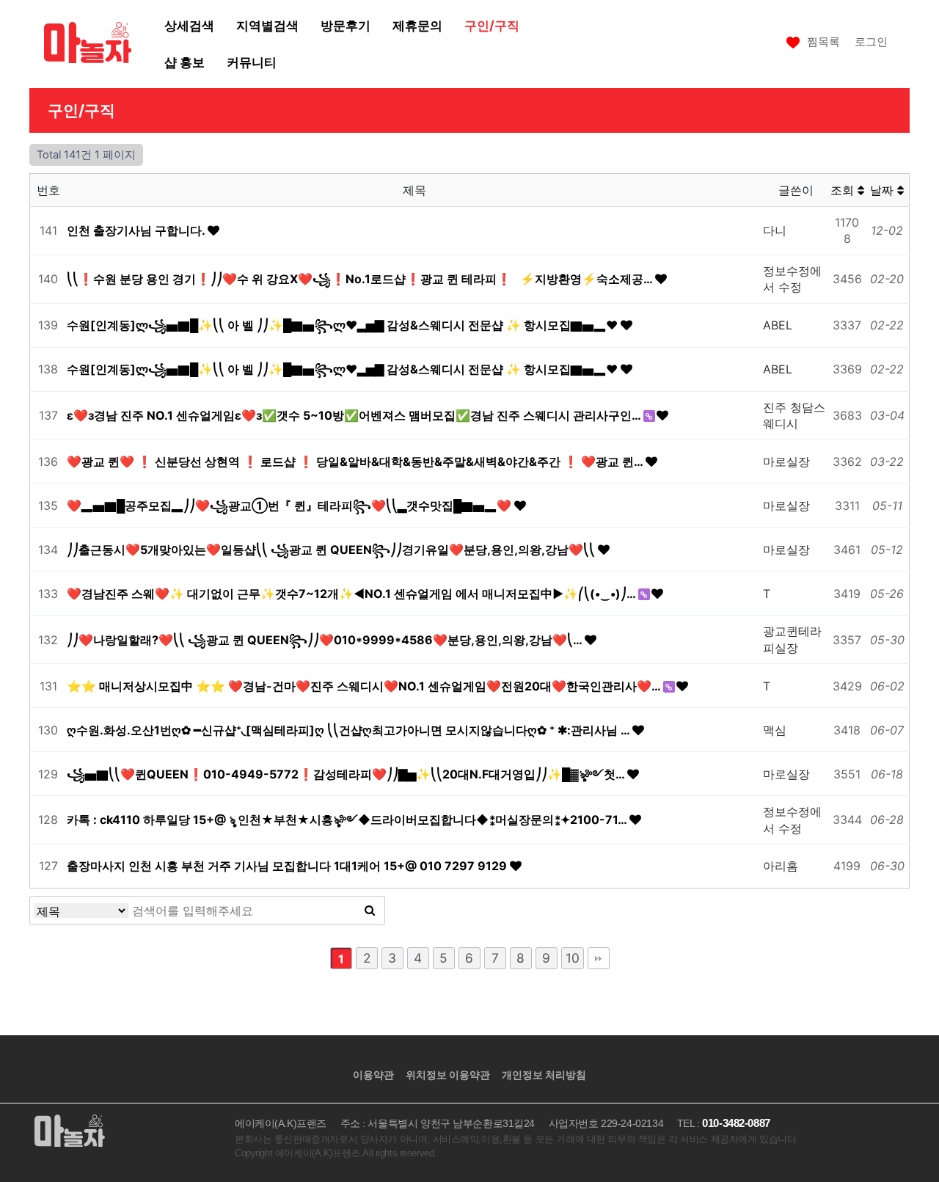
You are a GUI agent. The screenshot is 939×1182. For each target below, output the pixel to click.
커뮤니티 (252, 62)
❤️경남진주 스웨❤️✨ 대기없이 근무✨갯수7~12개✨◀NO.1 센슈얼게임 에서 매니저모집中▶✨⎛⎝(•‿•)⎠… (352, 593)
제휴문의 (417, 25)
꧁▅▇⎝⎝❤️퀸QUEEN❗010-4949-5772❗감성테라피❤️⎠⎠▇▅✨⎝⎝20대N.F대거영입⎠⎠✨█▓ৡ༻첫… (347, 774)
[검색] (369, 910)
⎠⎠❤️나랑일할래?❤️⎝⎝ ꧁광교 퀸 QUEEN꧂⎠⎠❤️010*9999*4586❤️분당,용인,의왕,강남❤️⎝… (326, 639)
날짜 (883, 190)
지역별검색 (267, 25)
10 (573, 958)
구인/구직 (491, 25)
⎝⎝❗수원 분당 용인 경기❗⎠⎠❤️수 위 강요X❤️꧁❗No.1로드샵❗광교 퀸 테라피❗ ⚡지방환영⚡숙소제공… (361, 278)
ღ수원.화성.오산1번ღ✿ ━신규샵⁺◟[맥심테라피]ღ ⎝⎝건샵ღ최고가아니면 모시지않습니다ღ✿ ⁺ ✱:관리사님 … (349, 730)
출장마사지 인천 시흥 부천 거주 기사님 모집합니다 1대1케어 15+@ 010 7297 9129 (288, 865)
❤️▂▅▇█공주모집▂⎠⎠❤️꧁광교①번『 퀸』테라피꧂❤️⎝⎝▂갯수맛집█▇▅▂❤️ (290, 505)
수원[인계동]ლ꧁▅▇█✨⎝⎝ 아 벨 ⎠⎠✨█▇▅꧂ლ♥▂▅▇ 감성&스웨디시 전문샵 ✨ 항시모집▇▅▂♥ (344, 325)
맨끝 (599, 958)
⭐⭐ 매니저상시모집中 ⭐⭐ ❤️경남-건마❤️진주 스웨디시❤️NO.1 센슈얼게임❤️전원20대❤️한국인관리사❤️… (365, 686)
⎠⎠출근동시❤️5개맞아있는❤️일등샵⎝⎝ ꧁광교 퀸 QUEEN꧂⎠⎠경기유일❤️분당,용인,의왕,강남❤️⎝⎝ (332, 549)
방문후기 (345, 25)
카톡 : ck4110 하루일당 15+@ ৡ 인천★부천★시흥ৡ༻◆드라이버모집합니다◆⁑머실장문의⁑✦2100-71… (348, 819)
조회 (844, 190)
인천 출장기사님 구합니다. (137, 230)
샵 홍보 (184, 62)
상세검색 (189, 25)
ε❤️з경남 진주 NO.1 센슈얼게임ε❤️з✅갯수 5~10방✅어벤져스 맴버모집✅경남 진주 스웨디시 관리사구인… (355, 415)
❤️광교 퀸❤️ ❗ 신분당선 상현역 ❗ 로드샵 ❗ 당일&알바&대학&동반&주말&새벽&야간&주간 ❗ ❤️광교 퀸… (356, 461)
